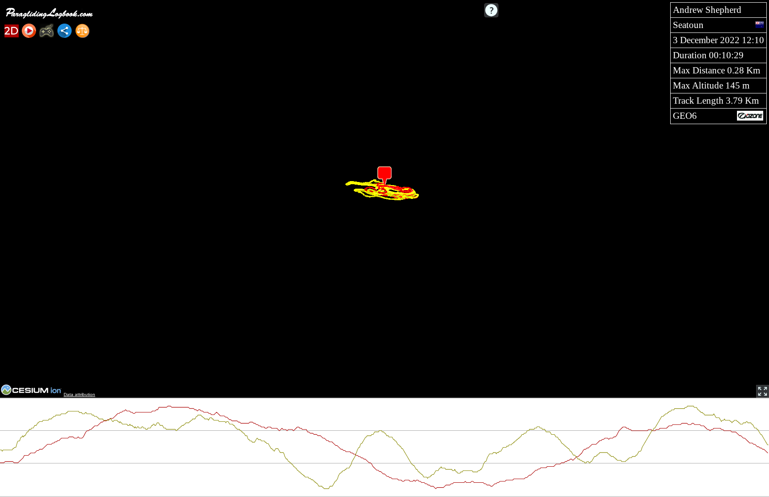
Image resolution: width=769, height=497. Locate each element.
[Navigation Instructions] (491, 10)
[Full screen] (762, 391)
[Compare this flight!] (82, 31)
